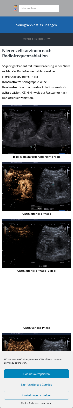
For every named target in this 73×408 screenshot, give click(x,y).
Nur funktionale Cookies (36, 384)
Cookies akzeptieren (36, 374)
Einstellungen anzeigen (36, 395)
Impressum (46, 403)
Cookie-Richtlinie (30, 403)
